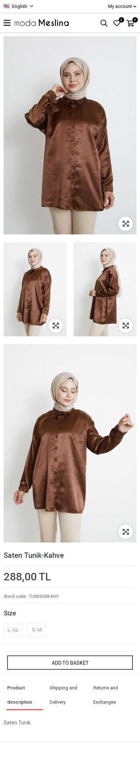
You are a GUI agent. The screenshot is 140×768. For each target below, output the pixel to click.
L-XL (13, 630)
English (19, 6)
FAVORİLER (121, 20)
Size (10, 613)
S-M (37, 630)
